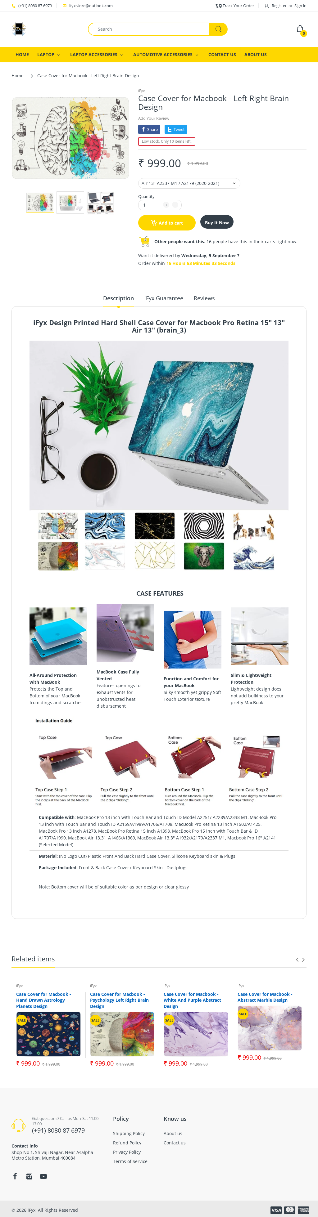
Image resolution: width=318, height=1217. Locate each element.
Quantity (146, 196)
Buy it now (217, 223)
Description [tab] (118, 298)
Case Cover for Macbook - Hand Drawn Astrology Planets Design (43, 1000)
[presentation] (297, 959)
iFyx (141, 90)
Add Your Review (153, 118)
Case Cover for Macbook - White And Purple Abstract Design (192, 1000)
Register (279, 5)
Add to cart (171, 223)
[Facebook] (14, 1176)
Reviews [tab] (204, 298)
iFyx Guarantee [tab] (163, 298)
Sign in (300, 5)
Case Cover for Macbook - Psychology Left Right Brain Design (119, 1000)
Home (17, 75)
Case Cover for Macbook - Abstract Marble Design (265, 997)
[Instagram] (29, 1176)
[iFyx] (18, 29)
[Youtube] (43, 1176)
